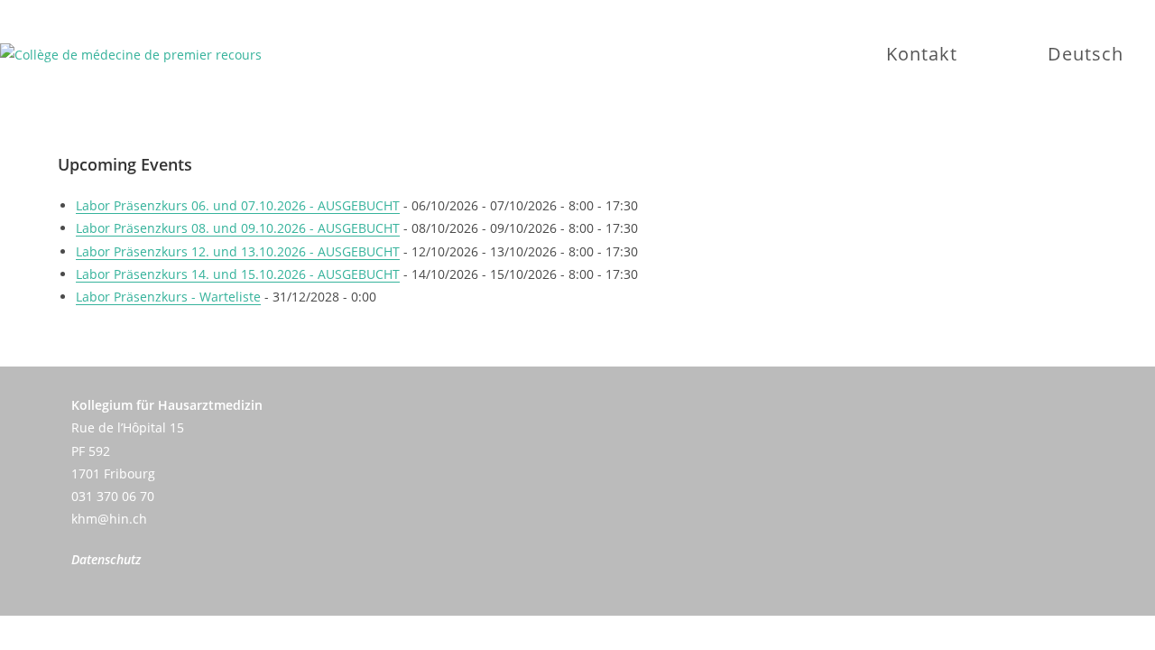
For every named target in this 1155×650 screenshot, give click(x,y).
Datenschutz (106, 559)
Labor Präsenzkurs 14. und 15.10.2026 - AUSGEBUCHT (238, 274)
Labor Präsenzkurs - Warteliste (168, 296)
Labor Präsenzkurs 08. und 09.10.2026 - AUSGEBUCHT (238, 228)
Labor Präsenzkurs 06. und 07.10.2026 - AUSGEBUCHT (238, 205)
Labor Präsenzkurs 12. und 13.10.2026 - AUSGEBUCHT (238, 251)
